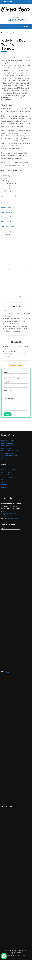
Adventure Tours (7, 212)
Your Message (9, 398)
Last (18, 378)
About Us (4, 482)
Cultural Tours (6, 222)
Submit (7, 414)
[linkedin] (11, 1)
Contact (4, 487)
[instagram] (8, 1)
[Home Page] (2, 26)
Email (6, 382)
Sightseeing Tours (7, 226)
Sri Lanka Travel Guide (9, 470)
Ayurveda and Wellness (9, 456)
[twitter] (5, 1)
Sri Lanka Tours (6, 477)
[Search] (30, 2)
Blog (2, 480)
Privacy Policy (6, 472)
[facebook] (2, 1)
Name (6, 372)
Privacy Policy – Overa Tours (16, 955)
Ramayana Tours (7, 458)
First (5, 378)
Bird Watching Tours (8, 453)
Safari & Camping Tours (9, 451)
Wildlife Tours (6, 208)
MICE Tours (5, 485)
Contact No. (9, 390)
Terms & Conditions (8, 475)
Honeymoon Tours (7, 217)
